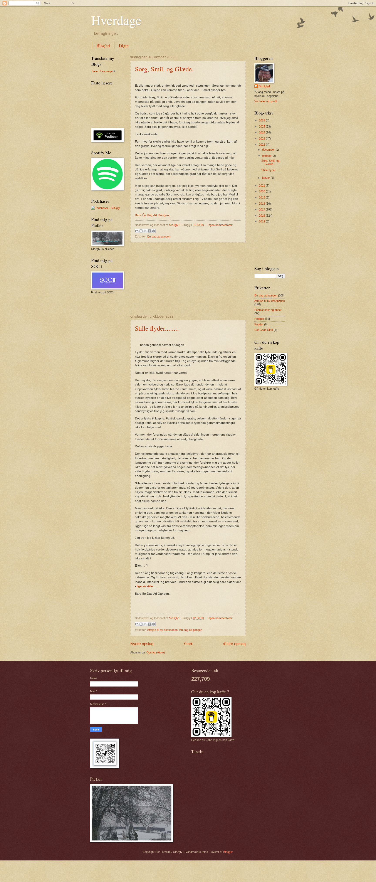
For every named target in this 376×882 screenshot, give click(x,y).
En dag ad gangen (158, 236)
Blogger (228, 851)
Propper (259, 318)
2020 (262, 191)
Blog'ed (103, 46)
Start (188, 644)
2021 (262, 185)
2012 (262, 221)
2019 (262, 197)
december (268, 149)
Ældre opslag (234, 644)
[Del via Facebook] (149, 231)
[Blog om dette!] (141, 231)
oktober (267, 155)
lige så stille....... (148, 586)
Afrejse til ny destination (162, 629)
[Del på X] (145, 231)
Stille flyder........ (157, 328)
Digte (124, 46)
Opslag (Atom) (155, 652)
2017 (262, 209)
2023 (262, 138)
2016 (262, 215)
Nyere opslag (141, 644)
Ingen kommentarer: (220, 225)
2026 (262, 120)
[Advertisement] (188, 278)
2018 (262, 203)
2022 (262, 144)
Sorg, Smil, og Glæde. (164, 68)
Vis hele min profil (265, 101)
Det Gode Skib (263, 330)
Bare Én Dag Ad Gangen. (152, 215)
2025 (262, 126)
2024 (262, 132)
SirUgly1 (264, 86)
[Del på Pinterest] (153, 231)
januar (266, 177)
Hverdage (116, 20)
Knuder (258, 324)
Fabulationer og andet (268, 309)
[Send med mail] (137, 231)
